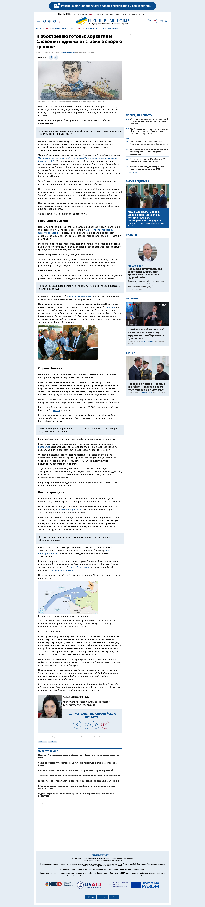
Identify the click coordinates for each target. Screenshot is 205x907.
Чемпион (128, 14)
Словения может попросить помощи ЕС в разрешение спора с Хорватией (75, 770)
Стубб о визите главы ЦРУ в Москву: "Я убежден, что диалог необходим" (147, 160)
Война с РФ (106, 28)
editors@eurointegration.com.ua (109, 860)
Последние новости (139, 115)
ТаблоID (134, 14)
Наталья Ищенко (68, 52)
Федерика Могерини (62, 570)
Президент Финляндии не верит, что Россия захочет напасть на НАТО (147, 168)
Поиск (72, 28)
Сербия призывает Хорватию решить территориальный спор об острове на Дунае (77, 764)
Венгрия (115, 28)
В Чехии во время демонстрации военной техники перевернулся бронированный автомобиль (149, 121)
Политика (76, 14)
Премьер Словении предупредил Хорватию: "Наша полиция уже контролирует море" (78, 756)
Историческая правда (112, 14)
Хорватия (42, 742)
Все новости (132, 172)
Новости (40, 28)
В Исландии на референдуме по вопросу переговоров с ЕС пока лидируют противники (149, 151)
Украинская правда (64, 14)
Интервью (56, 28)
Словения (52, 742)
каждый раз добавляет (71, 509)
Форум (97, 14)
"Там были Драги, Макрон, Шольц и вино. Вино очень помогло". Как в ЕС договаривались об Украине (145, 216)
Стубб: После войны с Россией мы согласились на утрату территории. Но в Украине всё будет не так (146, 334)
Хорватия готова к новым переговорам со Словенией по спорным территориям (79, 775)
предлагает (44, 447)
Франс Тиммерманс (80, 567)
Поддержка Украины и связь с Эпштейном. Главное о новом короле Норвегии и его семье (146, 386)
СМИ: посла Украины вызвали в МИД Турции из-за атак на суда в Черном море (149, 143)
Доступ (145, 14)
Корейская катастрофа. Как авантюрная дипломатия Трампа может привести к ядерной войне (145, 273)
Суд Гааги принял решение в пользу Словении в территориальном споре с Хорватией (76, 794)
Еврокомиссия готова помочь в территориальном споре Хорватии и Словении (78, 781)
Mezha (140, 14)
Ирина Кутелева (146, 393)
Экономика (84, 14)
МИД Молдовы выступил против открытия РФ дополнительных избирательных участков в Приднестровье (149, 131)
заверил (110, 307)
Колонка (131, 235)
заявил (56, 410)
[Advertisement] (80, 820)
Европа (91, 14)
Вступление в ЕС (93, 28)
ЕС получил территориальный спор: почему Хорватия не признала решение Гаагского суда (76, 787)
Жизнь (122, 14)
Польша (80, 28)
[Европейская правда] (103, 21)
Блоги (102, 14)
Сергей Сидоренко (147, 224)
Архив (65, 28)
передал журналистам (79, 296)
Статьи (48, 28)
